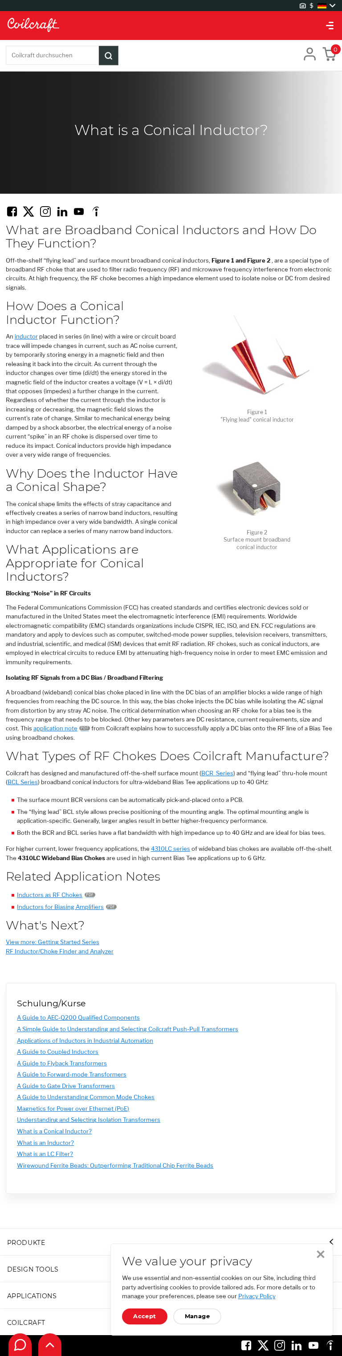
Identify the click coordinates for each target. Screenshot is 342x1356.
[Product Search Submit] (108, 55)
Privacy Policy (257, 1296)
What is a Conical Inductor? (54, 1131)
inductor (26, 336)
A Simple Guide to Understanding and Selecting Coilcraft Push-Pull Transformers (127, 1029)
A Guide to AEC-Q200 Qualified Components (78, 1017)
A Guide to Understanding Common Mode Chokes (86, 1097)
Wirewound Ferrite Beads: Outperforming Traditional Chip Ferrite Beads (115, 1165)
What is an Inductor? (45, 1143)
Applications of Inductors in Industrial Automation (85, 1040)
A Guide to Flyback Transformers (62, 1063)
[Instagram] (45, 211)
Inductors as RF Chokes (49, 895)
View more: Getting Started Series (52, 942)
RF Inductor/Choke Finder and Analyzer (60, 951)
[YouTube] (79, 211)
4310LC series (170, 849)
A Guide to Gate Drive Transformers (66, 1086)
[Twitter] (28, 211)
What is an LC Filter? (45, 1154)
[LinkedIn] (62, 211)
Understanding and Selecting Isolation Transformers (88, 1120)
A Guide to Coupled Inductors (57, 1052)
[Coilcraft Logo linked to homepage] (171, 25)
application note (55, 728)
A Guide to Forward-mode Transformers (71, 1074)
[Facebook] (12, 211)
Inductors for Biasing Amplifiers (60, 907)
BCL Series (23, 782)
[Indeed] (96, 211)
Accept (144, 1316)
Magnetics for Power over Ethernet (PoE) (73, 1108)
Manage (197, 1316)
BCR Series (217, 773)
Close (320, 1254)
